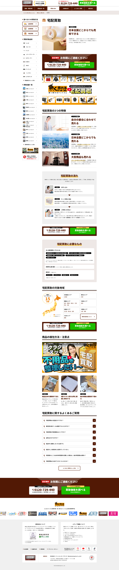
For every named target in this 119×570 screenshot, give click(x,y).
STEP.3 (57, 209)
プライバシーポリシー (53, 549)
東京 (65, 303)
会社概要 (26, 549)
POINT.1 (45, 394)
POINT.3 (83, 394)
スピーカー (28, 47)
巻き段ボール (65, 275)
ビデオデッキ (29, 76)
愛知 (82, 303)
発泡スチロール (74, 275)
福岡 (65, 317)
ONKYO (27, 61)
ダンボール (49, 275)
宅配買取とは (72, 27)
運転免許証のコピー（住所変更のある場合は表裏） (57, 253)
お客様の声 (65, 8)
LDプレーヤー (29, 58)
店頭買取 (30, 29)
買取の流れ (53, 8)
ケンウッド (28, 69)
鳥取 (85, 311)
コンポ (27, 43)
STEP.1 (57, 187)
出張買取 (30, 24)
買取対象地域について (87, 316)
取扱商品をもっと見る (30, 80)
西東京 (68, 303)
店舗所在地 (34, 549)
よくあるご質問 (78, 8)
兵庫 (73, 311)
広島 (82, 311)
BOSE (27, 65)
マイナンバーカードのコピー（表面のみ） (75, 255)
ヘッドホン (28, 73)
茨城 (68, 305)
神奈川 (72, 303)
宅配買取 (30, 33)
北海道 (65, 297)
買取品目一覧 (41, 8)
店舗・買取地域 (28, 8)
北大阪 (65, 311)
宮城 (82, 297)
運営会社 (90, 8)
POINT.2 (64, 394)
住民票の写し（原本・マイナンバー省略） (55, 255)
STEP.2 (57, 199)
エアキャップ (57, 275)
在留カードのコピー (51, 257)
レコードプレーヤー (30, 54)
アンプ (27, 50)
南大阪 (69, 311)
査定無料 (55, 58)
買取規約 (43, 549)
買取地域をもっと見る (30, 144)
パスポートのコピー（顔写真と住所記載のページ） (80, 253)
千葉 (76, 303)
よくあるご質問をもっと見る (69, 468)
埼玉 (65, 305)
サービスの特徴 (76, 116)
